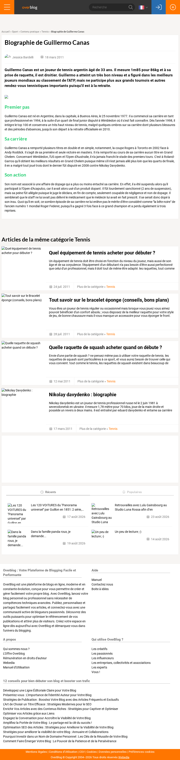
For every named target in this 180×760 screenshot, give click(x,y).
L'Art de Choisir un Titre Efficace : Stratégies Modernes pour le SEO (47, 704)
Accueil (6, 31)
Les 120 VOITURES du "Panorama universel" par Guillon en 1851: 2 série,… (57, 507)
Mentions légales (36, 751)
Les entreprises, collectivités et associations (121, 663)
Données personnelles (113, 751)
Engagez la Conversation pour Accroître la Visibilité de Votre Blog (47, 718)
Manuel (97, 580)
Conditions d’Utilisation (63, 751)
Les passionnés (102, 653)
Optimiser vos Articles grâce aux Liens (28, 713)
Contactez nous (102, 584)
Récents (50, 492)
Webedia (9, 663)
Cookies (92, 751)
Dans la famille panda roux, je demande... (50, 534)
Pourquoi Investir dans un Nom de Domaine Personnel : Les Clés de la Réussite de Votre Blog (65, 736)
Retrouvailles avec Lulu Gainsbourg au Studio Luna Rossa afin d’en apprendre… (141, 507)
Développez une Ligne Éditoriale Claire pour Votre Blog (39, 690)
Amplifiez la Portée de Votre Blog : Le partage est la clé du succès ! (47, 722)
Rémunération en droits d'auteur (25, 658)
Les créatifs (99, 649)
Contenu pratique (29, 31)
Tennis (45, 31)
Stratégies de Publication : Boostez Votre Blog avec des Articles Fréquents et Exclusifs (61, 699)
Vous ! (96, 672)
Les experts (99, 667)
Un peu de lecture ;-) (128, 531)
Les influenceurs (103, 658)
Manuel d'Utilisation (16, 667)
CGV (82, 751)
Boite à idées (100, 589)
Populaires (134, 492)
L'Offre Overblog (14, 653)
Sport (15, 31)
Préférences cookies (142, 751)
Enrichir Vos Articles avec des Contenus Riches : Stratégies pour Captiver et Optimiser (60, 709)
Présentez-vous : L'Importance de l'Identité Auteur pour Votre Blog (47, 695)
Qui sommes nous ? (16, 649)
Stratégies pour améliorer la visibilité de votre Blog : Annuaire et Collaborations (55, 732)
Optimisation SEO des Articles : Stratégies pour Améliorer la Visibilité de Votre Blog (58, 727)
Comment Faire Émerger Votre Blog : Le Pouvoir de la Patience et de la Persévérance (59, 741)
